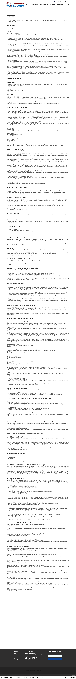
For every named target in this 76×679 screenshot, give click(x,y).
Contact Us (16, 659)
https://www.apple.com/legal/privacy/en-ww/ (28, 255)
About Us (15, 654)
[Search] (54, 1)
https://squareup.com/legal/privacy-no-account (28, 263)
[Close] (74, 677)
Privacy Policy (35, 670)
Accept (71, 677)
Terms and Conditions (29, 670)
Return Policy (39, 670)
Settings (66, 677)
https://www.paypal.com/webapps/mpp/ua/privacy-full (30, 260)
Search (15, 656)
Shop (15, 657)
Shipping (15, 658)
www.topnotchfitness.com (28, 71)
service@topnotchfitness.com (15, 525)
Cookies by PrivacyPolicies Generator (36, 124)
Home (15, 653)
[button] (52, 5)
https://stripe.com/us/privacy (25, 258)
